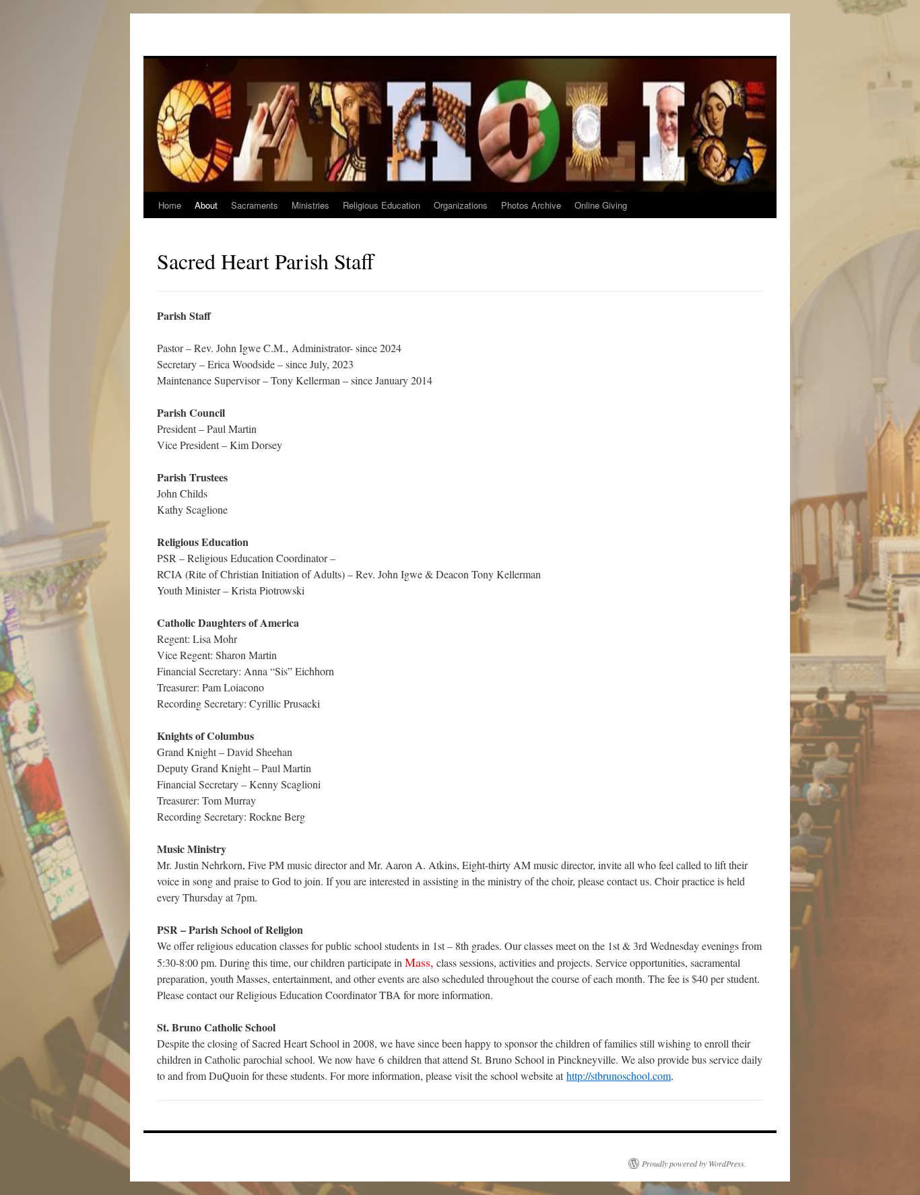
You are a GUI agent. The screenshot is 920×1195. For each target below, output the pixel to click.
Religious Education (381, 205)
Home (169, 205)
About (206, 205)
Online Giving (600, 205)
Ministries (310, 205)
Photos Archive (531, 205)
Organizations (461, 205)
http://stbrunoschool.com (618, 1075)
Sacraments (254, 205)
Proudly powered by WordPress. (694, 1163)
